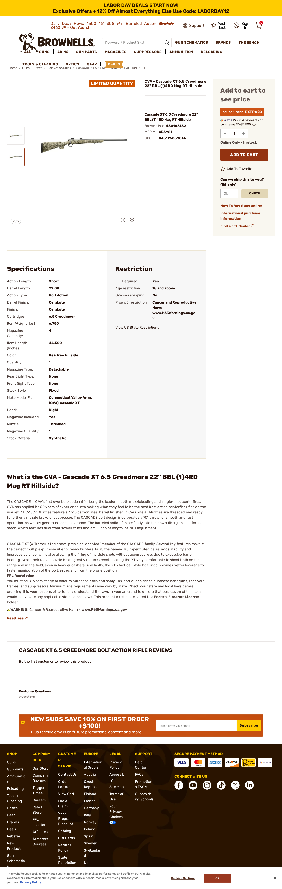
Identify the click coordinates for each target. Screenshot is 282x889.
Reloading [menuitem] (212, 52)
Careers (39, 800)
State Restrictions (67, 862)
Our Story (40, 768)
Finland (90, 794)
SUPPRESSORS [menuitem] (148, 52)
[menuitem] (27, 52)
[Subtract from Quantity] (225, 133)
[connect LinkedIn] (249, 785)
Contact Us (67, 774)
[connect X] (235, 785)
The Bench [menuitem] (249, 43)
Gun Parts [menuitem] (86, 52)
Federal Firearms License (176, 597)
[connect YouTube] (193, 785)
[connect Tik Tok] (221, 785)
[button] (242, 26)
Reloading (15, 788)
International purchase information (240, 216)
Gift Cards (66, 838)
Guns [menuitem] (44, 52)
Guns (11, 762)
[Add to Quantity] (243, 133)
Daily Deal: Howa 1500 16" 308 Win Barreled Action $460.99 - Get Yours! (112, 25)
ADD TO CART (244, 154)
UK (86, 863)
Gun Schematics (16, 861)
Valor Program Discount (65, 818)
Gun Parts (15, 769)
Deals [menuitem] (114, 64)
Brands (13, 822)
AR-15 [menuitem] (63, 52)
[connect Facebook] (178, 785)
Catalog (64, 831)
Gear (11, 815)
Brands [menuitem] (223, 42)
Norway (90, 822)
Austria (90, 774)
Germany (91, 808)
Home (13, 68)
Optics (12, 808)
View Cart (66, 794)
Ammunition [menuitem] (181, 52)
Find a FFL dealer (235, 226)
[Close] (275, 878)
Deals (11, 829)
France (90, 801)
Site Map (116, 787)
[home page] (57, 42)
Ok (217, 878)
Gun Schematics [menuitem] (191, 42)
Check (254, 193)
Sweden (91, 843)
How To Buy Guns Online (241, 206)
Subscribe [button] (248, 725)
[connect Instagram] (207, 785)
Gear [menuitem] (92, 64)
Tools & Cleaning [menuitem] (40, 64)
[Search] (166, 42)
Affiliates (40, 832)
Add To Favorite (239, 169)
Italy (87, 815)
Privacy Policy (30, 882)
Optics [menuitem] (72, 64)
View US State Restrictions (137, 327)
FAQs (139, 774)
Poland (90, 829)
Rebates (14, 836)
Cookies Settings (183, 878)
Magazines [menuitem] (116, 52)
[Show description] (18, 618)
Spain (89, 836)
